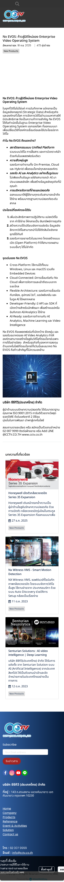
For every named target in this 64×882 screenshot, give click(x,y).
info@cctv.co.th (22, 853)
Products (9, 817)
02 (11, 848)
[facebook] (5, 773)
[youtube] (18, 773)
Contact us (10, 834)
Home (7, 809)
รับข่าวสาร (12, 761)
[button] (36, 4)
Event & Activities (15, 826)
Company (10, 813)
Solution (8, 830)
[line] (25, 773)
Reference (10, 821)
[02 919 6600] (13, 848)
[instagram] (12, 773)
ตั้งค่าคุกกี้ (46, 869)
